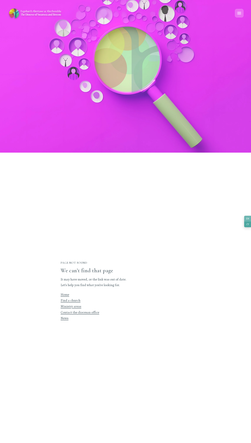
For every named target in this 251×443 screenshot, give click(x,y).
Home (65, 294)
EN (247, 218)
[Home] (35, 13)
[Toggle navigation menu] (239, 13)
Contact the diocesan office (80, 312)
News (64, 318)
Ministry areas (71, 306)
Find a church (70, 300)
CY (247, 224)
